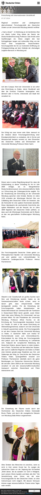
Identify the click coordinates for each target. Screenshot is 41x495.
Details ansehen (29, 493)
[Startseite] (10, 3)
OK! (34, 491)
